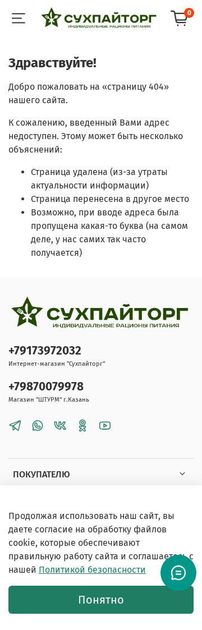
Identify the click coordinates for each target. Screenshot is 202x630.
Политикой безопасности (92, 569)
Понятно (101, 599)
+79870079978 (46, 387)
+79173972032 (44, 351)
